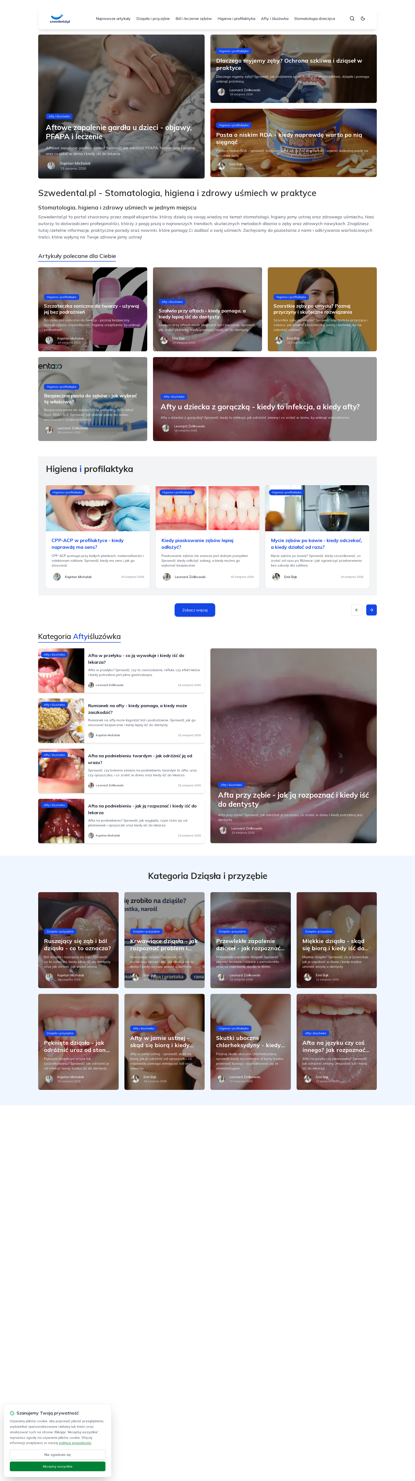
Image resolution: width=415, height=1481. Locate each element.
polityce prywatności (75, 1443)
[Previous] (356, 609)
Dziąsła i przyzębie (153, 18)
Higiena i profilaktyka (236, 18)
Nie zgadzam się (57, 1454)
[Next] (371, 609)
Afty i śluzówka (274, 18)
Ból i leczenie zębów (194, 18)
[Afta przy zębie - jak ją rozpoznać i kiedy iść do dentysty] (293, 745)
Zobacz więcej (195, 610)
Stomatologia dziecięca (314, 18)
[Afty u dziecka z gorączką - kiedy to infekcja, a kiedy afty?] (265, 399)
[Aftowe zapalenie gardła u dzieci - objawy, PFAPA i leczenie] (121, 107)
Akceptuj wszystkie (58, 1466)
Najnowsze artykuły (113, 18)
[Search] (352, 18)
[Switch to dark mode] (363, 18)
